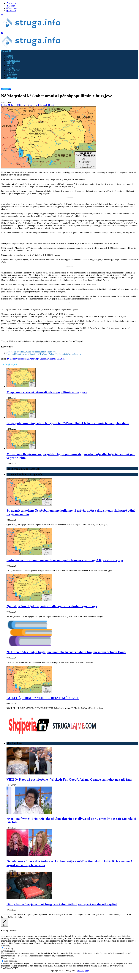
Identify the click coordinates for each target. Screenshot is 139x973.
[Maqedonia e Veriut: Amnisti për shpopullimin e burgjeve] (21, 386)
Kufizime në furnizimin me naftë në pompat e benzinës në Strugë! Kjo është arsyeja (65, 560)
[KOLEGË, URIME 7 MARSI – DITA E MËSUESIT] (29, 692)
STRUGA (11, 63)
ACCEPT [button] (128, 914)
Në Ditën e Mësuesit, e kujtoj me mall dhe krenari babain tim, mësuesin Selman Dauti (66, 652)
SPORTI (10, 68)
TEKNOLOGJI (13, 70)
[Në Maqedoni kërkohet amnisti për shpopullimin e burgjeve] (48, 168)
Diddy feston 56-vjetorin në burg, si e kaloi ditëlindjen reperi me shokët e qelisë (62, 904)
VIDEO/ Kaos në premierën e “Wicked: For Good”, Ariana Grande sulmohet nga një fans (69, 779)
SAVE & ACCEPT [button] (9, 968)
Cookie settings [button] (114, 914)
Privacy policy (83, 970)
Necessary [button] (5, 946)
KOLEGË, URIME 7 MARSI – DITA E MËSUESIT (43, 698)
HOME (10, 55)
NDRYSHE (12, 77)
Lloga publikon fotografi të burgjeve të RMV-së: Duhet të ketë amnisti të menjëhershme (44, 354)
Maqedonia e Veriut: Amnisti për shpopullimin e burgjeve (31, 352)
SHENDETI (12, 75)
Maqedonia (6, 89)
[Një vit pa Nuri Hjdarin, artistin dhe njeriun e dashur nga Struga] (29, 600)
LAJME (10, 58)
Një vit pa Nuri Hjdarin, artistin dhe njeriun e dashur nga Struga (52, 606)
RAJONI (10, 65)
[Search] (2, 33)
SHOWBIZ (12, 73)
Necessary (8, 948)
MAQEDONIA (13, 60)
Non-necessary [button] (7, 958)
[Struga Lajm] (31, 31)
